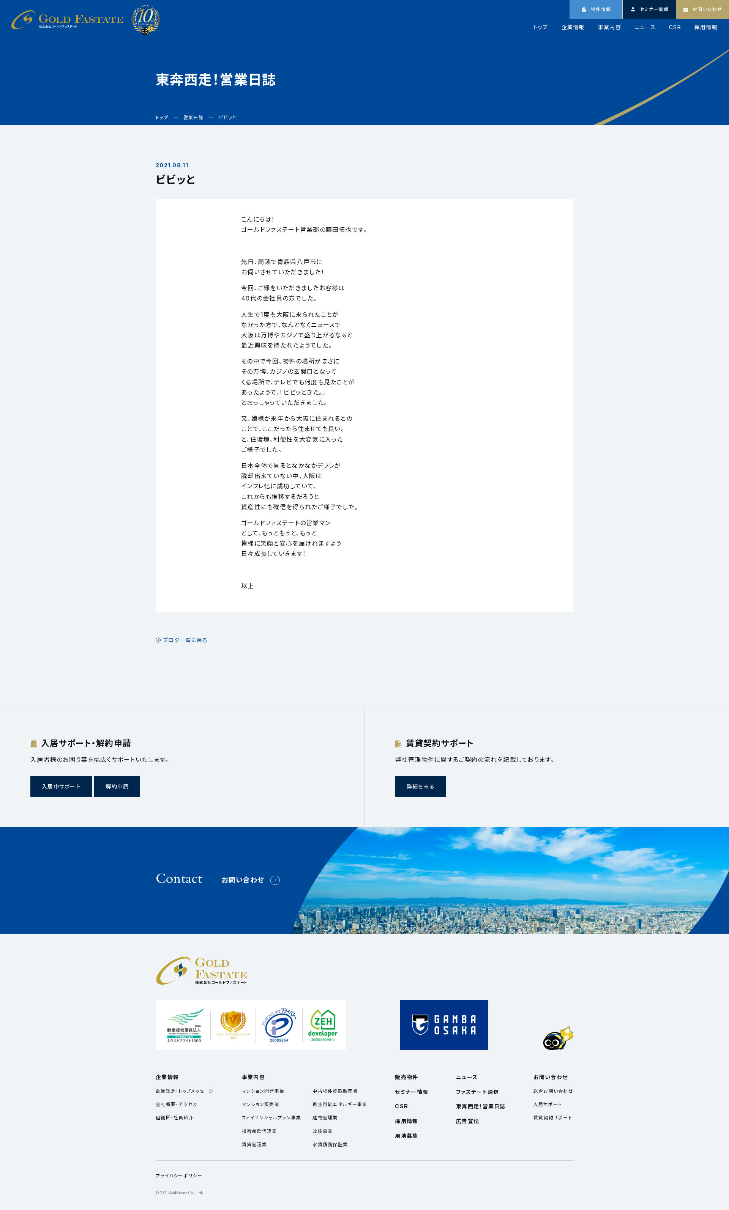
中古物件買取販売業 (335, 1091)
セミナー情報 (411, 1092)
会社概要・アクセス (176, 1104)
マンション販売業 (260, 1104)
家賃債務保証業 (330, 1144)
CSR (675, 27)
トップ (540, 27)
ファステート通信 (477, 1092)
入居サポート (547, 1104)
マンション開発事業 (263, 1091)
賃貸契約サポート (552, 1117)
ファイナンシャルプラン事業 (271, 1117)
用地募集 (406, 1136)
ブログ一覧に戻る (185, 640)
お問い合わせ (243, 880)
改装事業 (322, 1131)
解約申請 (117, 786)
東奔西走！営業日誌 (481, 1106)
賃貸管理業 (254, 1144)
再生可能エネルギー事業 (339, 1104)
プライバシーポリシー (179, 1176)
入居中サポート (61, 786)
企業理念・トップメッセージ (185, 1091)
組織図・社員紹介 (175, 1117)
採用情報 (706, 27)
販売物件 (406, 1077)
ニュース (645, 27)
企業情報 (573, 27)
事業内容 (609, 27)
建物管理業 (325, 1117)
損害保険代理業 (259, 1131)
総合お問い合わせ (553, 1091)
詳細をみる (421, 786)
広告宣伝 (467, 1121)
